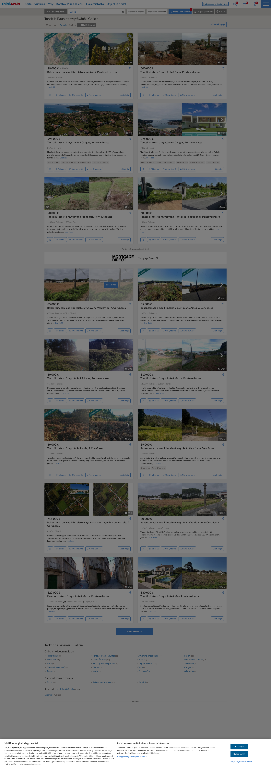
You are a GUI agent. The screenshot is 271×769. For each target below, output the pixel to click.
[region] (135, 754)
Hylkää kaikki (239, 754)
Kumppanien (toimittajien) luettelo (132, 756)
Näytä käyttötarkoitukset (241, 762)
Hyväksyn (239, 746)
